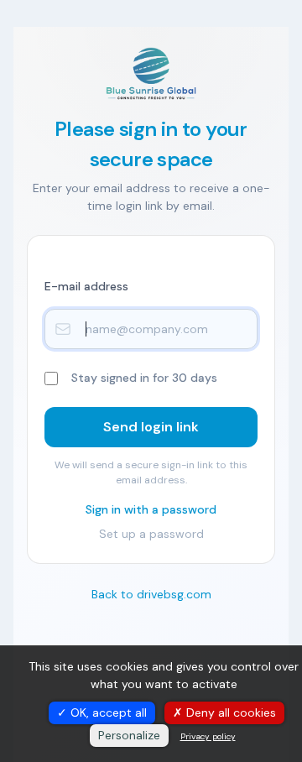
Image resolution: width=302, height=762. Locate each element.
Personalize (129, 735)
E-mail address (86, 286)
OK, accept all (107, 712)
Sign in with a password (151, 509)
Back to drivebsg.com (151, 594)
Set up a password (151, 533)
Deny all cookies (229, 712)
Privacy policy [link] (208, 736)
